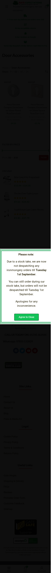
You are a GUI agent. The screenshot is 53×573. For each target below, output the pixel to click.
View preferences (25, 303)
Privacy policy (31, 309)
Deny (25, 295)
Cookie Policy (17, 309)
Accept (25, 287)
